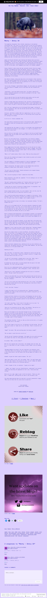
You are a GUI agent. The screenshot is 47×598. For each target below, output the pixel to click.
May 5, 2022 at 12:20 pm (12, 548)
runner (6, 534)
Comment (38, 581)
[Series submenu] (18, 5)
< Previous (24, 398)
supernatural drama (32, 534)
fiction (27, 531)
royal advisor (37, 533)
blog (5, 528)
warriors (20, 535)
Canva (11, 463)
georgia (32, 531)
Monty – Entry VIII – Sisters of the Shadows (17, 547)
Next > (33, 398)
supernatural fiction (9, 535)
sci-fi (9, 534)
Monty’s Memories (16, 528)
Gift (41, 1)
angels (6, 531)
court (12, 531)
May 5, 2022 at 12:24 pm (12, 558)
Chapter (9, 528)
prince (27, 533)
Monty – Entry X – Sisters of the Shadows (16, 557)
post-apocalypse (12, 533)
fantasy (23, 531)
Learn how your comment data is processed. (30, 585)
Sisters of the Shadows (23, 4)
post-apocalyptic (21, 533)
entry (19, 531)
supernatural (24, 534)
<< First (15, 398)
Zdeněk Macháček (23, 391)
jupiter (36, 531)
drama (16, 531)
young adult (26, 535)
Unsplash (31, 391)
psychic (31, 533)
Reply (6, 554)
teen (16, 535)
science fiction (16, 534)
